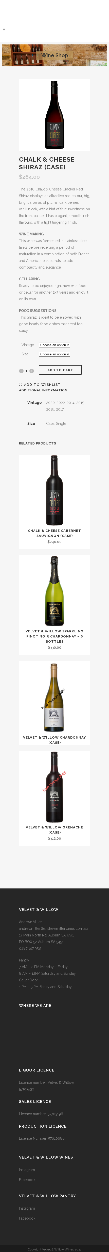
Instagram (27, 1170)
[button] (40, 385)
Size (25, 354)
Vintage (28, 345)
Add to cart (60, 370)
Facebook (27, 1180)
